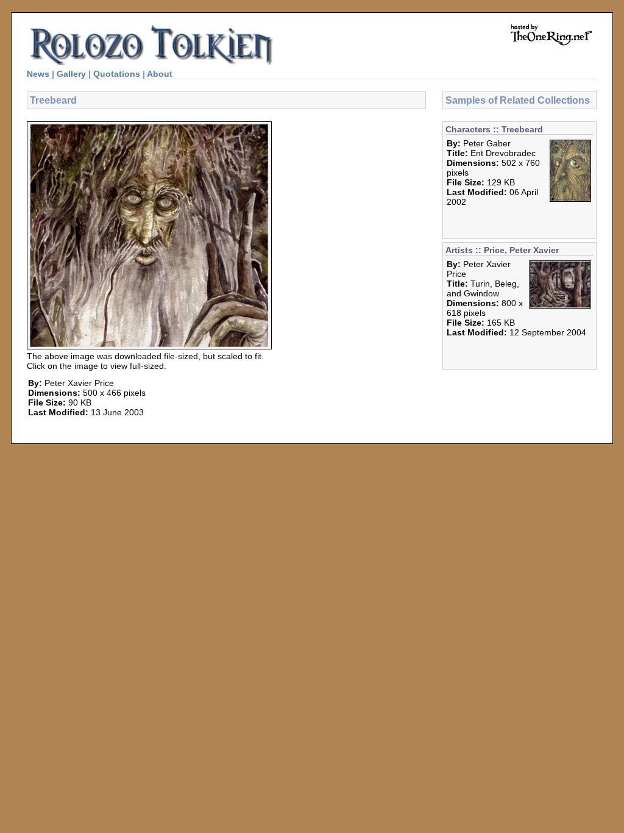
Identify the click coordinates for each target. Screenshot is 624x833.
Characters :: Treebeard (494, 129)
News (38, 74)
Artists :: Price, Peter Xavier (502, 250)
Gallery (71, 74)
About (159, 74)
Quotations (116, 74)
